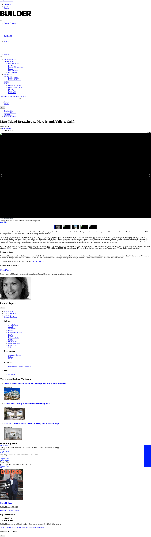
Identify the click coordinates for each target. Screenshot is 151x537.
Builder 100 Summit (14, 40)
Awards (6, 104)
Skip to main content (6, 1)
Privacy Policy (23, 527)
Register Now (4, 451)
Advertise (7, 527)
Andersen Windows (14, 355)
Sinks (10, 347)
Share (2, 107)
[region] (75, 180)
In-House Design (13, 338)
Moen (10, 359)
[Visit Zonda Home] (9, 532)
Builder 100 (8, 36)
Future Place (12, 49)
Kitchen (10, 340)
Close (2, 536)
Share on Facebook (10, 116)
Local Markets (13, 32)
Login (6, 6)
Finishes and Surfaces (15, 332)
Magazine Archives (19, 96)
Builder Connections (15, 45)
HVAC (10, 336)
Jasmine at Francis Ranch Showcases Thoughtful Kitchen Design (31, 423)
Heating (10, 334)
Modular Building (14, 343)
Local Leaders (12, 34)
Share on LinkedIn (10, 113)
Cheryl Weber (6, 128)
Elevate (10, 47)
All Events (3, 468)
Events (6, 41)
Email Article (8, 111)
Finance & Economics (15, 29)
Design (10, 27)
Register (6, 8)
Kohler (10, 357)
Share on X (8, 115)
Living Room (12, 341)
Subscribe (3, 96)
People (10, 30)
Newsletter (7, 4)
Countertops (12, 329)
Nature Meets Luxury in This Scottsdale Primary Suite (27, 403)
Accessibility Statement (36, 527)
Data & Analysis (13, 25)
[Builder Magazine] (15, 15)
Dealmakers (12, 51)
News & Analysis (10, 23)
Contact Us (14, 527)
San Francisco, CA (38, 261)
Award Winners (13, 325)
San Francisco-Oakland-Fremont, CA (20, 367)
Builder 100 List (13, 38)
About (2, 527)
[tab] (58, 227)
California (11, 374)
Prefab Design (12, 345)
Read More (3, 222)
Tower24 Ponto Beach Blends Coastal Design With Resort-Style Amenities (35, 383)
